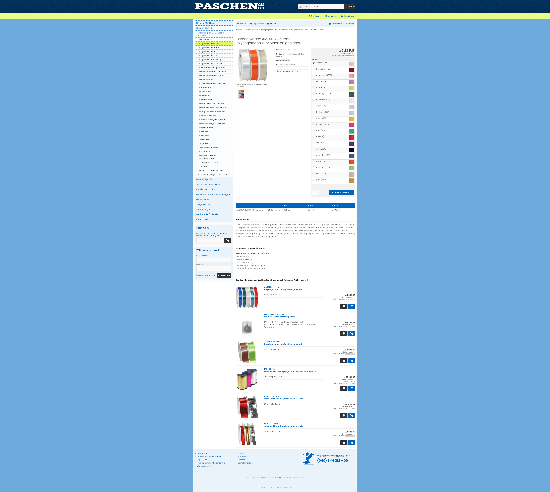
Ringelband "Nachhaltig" (210, 59)
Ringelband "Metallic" (209, 47)
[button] (303, 6)
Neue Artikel (202, 219)
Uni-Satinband (206, 79)
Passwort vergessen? (205, 275)
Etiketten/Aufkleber (205, 23)
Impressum (258, 23)
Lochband (204, 95)
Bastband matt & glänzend (212, 67)
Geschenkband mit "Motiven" (213, 83)
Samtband (204, 135)
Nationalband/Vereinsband (212, 123)
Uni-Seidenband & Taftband (212, 71)
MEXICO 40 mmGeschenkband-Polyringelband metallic (283, 397)
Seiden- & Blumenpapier (208, 184)
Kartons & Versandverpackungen (213, 194)
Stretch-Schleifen (207, 115)
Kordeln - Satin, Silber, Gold (212, 119)
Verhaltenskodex (245, 463)
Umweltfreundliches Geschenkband (209, 157)
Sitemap (242, 456)
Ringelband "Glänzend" (210, 43)
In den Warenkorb (341, 192)
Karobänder (205, 87)
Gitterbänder (205, 99)
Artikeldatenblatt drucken (289, 71)
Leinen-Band (205, 91)
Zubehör (203, 166)
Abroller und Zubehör (206, 189)
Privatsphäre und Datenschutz (211, 463)
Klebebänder (202, 199)
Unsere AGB (202, 453)
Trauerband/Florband (209, 147)
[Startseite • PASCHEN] (230, 6)
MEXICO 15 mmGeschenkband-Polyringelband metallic (283, 424)
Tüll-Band (203, 143)
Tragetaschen (203, 204)
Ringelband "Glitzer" (208, 55)
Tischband (204, 139)
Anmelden (224, 275)
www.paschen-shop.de (254, 265)
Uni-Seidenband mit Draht (211, 75)
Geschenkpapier (204, 179)
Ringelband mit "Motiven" (211, 63)
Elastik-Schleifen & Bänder (211, 103)
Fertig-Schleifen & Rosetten (212, 111)
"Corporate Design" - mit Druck (212, 174)
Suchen (349, 7)
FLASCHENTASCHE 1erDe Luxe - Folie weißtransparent (279, 315)
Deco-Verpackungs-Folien (211, 170)
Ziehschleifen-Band (208, 162)
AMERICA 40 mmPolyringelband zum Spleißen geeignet (283, 342)
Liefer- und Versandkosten (209, 456)
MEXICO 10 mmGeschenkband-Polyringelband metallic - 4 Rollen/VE (290, 370)
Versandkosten (349, 56)
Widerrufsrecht (204, 466)
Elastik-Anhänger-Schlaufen (212, 107)
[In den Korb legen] (227, 240)
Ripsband (203, 131)
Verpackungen (203, 209)
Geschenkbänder (205, 28)
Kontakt (243, 23)
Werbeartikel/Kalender (207, 214)
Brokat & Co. (205, 151)
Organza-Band (206, 127)
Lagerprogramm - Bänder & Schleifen (211, 34)
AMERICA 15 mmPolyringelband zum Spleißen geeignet (283, 288)
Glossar (241, 460)
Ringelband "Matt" (208, 51)
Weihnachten (205, 39)
